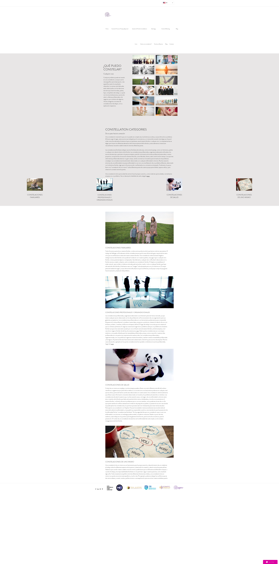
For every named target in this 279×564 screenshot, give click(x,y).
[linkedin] (98, 489)
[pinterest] (102, 489)
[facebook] (96, 489)
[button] (143, 59)
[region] (106, 34)
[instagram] (100, 489)
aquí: (148, 176)
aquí (112, 344)
